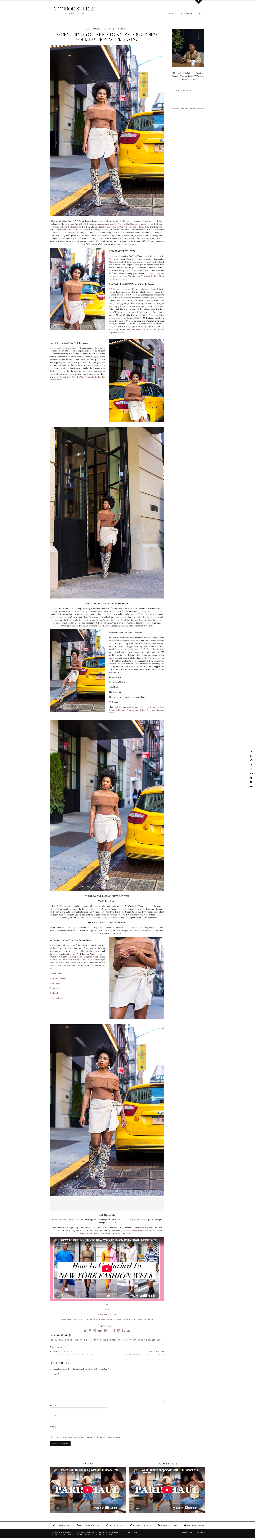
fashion (107, 29)
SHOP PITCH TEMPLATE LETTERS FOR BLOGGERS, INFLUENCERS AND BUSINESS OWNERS (107, 1319)
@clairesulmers (56, 997)
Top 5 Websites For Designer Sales (71, 1353)
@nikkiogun (55, 983)
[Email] (128, 1331)
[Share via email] (58, 1335)
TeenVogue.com (137, 927)
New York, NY (58, 1347)
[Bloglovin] (110, 1331)
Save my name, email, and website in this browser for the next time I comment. (87, 1437)
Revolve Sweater (59, 1219)
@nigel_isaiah (56, 973)
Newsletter (67, 1535)
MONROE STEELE (74, 9)
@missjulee (55, 993)
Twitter (62, 1525)
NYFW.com (61, 906)
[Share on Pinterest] (70, 1335)
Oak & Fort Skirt (75, 1219)
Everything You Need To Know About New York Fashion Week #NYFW (106, 37)
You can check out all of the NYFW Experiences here (136, 331)
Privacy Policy (83, 1535)
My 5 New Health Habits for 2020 (144, 1353)
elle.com (152, 930)
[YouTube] (100, 1331)
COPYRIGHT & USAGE (103, 1535)
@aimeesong (55, 988)
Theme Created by (193, 1532)
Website (53, 1426)
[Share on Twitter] (66, 1335)
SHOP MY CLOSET (107, 1314)
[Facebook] (105, 1331)
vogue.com (157, 297)
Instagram (89, 1525)
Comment (54, 1373)
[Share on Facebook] (62, 1335)
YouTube (195, 1525)
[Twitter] (85, 1331)
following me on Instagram (80, 956)
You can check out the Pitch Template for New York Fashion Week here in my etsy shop (136, 276)
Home (172, 13)
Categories (186, 13)
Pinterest (168, 1525)
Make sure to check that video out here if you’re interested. (136, 261)
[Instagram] (90, 1331)
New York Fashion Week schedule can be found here (125, 226)
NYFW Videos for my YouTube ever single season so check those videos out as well (77, 961)
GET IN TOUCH (130, 1532)
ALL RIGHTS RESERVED (85, 1532)
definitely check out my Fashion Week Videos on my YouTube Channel (105, 619)
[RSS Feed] (123, 1331)
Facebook (142, 1525)
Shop (200, 13)
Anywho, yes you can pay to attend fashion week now (136, 305)
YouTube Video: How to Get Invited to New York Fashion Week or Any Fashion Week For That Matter (121, 1232)
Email (53, 1416)
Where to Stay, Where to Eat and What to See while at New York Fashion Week (136, 709)
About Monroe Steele (110, 1532)
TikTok (115, 1525)
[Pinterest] (94, 1331)
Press (54, 1535)
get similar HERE (140, 1219)
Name (53, 1405)
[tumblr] (114, 1331)
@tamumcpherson (58, 978)
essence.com (139, 930)
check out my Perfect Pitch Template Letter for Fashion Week (77, 378)
